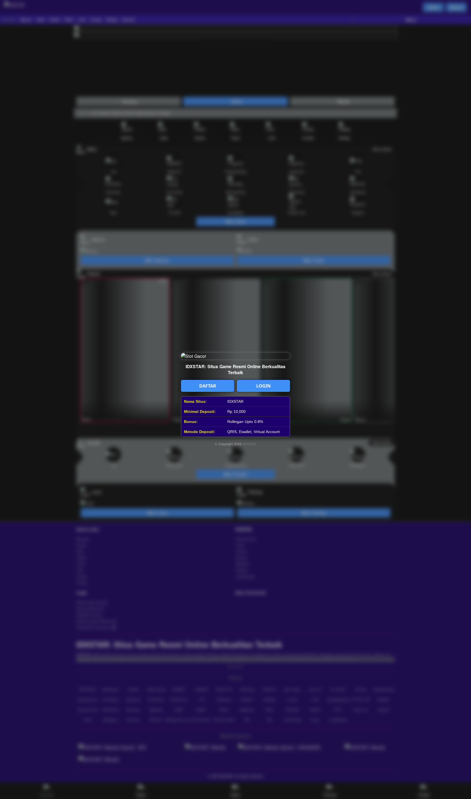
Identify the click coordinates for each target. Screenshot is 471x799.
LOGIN (263, 386)
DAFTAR (207, 386)
